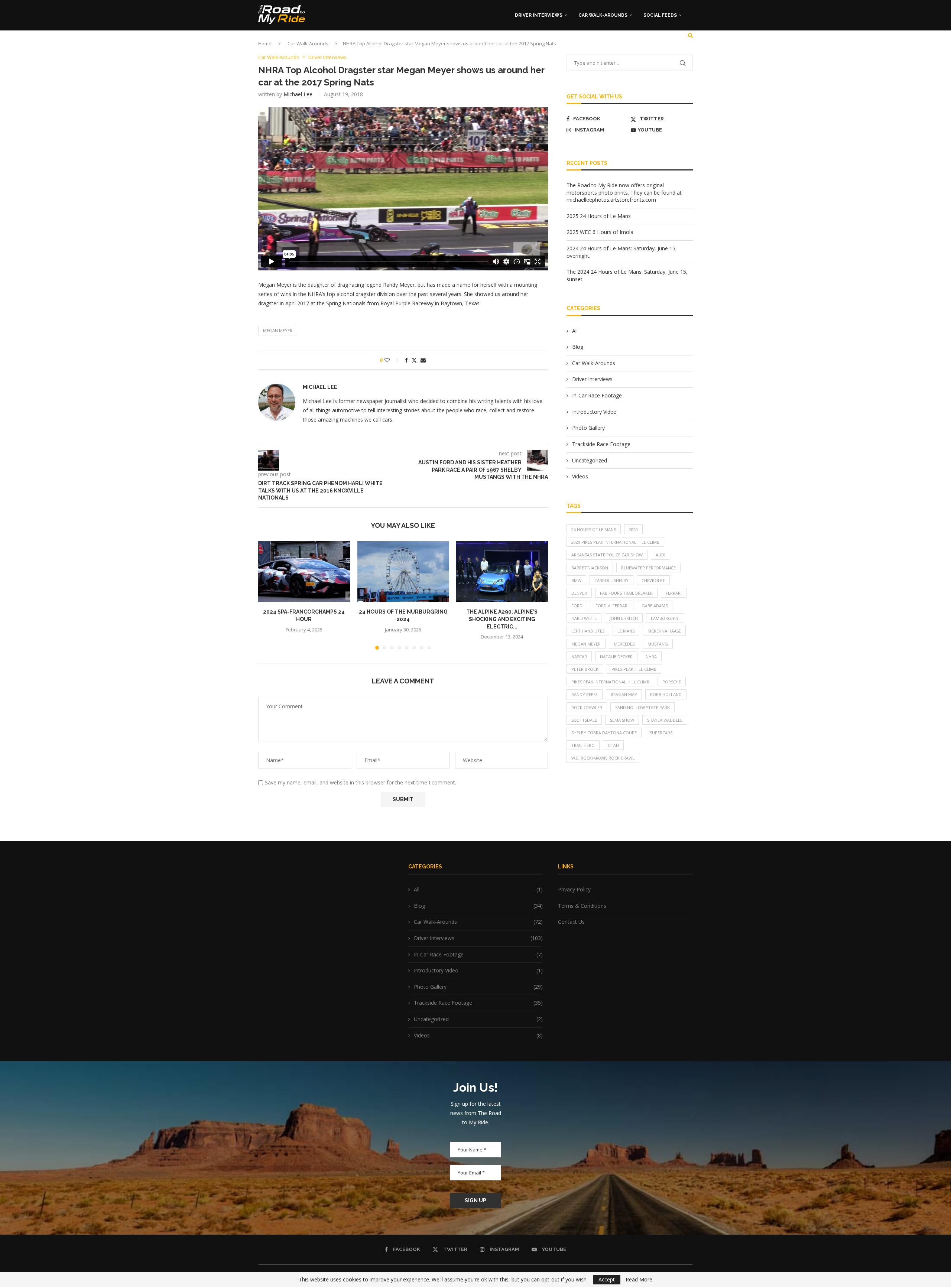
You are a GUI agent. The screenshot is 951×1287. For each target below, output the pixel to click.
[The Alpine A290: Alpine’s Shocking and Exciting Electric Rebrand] (502, 571)
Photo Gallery (588, 427)
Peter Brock (584, 669)
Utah (613, 745)
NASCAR (579, 656)
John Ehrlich (624, 618)
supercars (661, 732)
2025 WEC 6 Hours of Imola (600, 231)
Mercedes (624, 644)
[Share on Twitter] (414, 360)
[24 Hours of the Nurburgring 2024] (403, 571)
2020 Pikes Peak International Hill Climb (615, 542)
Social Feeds (660, 15)
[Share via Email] (423, 360)
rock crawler (586, 707)
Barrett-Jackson (589, 568)
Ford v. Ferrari (612, 605)
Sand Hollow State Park (642, 707)
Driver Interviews (538, 15)
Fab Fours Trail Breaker (626, 593)
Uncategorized (589, 460)
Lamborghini (665, 618)
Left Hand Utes (587, 631)
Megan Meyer (277, 330)
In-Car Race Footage (597, 395)
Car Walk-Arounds (602, 15)
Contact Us (571, 921)
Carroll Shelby (611, 580)
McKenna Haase (664, 631)
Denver (579, 593)
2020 (633, 529)
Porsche (671, 682)
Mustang (657, 644)
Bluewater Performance (648, 568)
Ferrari (674, 593)
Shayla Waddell (664, 720)
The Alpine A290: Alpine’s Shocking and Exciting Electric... (502, 619)
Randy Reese (584, 694)
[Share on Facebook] (406, 360)
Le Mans (625, 631)
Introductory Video (594, 411)
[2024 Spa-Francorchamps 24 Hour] (304, 571)
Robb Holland (666, 694)
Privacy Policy (574, 889)
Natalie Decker (616, 656)
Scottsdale (584, 720)
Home (265, 43)
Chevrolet (653, 580)
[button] (268, 595)
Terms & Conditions (582, 905)
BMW (576, 580)
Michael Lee (297, 94)
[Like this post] (392, 360)
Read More (639, 1279)
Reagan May (624, 694)
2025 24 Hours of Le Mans (599, 216)
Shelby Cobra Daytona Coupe (604, 732)
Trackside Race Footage (601, 444)
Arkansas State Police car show (607, 555)
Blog (577, 346)
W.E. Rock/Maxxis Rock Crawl (602, 758)
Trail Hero (583, 745)
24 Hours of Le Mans (593, 529)
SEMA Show (622, 720)
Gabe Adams (655, 605)
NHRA (651, 656)
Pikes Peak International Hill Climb (610, 682)
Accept (606, 1279)
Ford (576, 605)
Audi (660, 555)
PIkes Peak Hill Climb (633, 669)
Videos (580, 476)
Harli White (584, 618)
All (575, 330)
